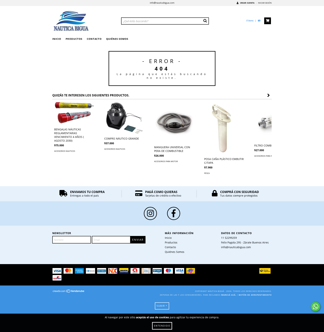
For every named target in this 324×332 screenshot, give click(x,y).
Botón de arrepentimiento (255, 295)
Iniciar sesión (265, 3)
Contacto (94, 39)
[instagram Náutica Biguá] (150, 213)
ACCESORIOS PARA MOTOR (166, 161)
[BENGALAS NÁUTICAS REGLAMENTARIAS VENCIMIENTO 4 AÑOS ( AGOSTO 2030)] (74, 113)
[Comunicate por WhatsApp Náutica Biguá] (315, 306)
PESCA (207, 173)
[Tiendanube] (68, 292)
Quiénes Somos (117, 39)
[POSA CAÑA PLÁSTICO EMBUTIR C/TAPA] (224, 128)
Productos (74, 39)
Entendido (162, 325)
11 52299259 (229, 238)
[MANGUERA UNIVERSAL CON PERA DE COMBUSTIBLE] (174, 122)
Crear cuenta (247, 3)
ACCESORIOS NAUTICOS (64, 151)
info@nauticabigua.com (162, 2)
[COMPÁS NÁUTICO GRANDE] (124, 118)
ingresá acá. (228, 295)
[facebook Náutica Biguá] (173, 213)
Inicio (56, 39)
